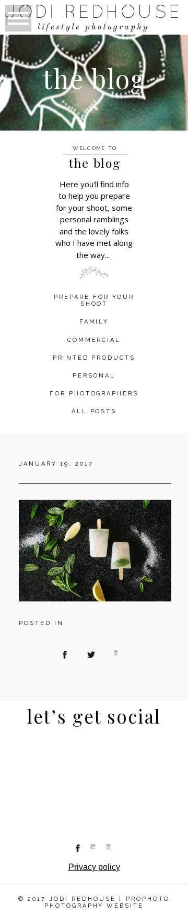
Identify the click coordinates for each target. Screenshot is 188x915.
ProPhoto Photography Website (107, 902)
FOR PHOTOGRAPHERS (94, 393)
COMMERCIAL (94, 340)
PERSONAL (94, 375)
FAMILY (94, 321)
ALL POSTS (94, 411)
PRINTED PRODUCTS (94, 357)
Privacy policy (94, 867)
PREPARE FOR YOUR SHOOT (94, 300)
